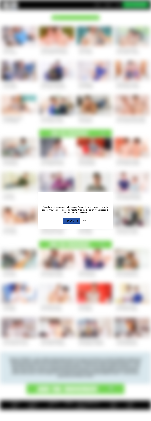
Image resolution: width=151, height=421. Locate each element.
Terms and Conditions (79, 213)
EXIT (85, 221)
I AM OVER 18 (71, 220)
